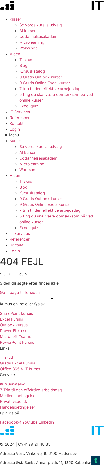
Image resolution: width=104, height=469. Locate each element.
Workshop (28, 48)
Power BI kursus (14, 330)
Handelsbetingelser (17, 407)
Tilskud (25, 59)
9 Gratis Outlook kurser (40, 77)
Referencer (20, 117)
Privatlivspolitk (13, 401)
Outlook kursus (14, 324)
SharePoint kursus (16, 313)
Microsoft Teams (15, 336)
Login (15, 129)
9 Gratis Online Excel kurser (44, 82)
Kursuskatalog (32, 71)
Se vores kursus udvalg (40, 24)
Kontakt (17, 123)
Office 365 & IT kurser (20, 368)
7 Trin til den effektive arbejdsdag (31, 389)
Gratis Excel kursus (17, 363)
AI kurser (27, 30)
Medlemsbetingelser (18, 395)
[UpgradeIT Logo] (52, 6)
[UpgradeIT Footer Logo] (52, 431)
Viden (15, 53)
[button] (52, 135)
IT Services (20, 111)
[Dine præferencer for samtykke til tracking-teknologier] (95, 460)
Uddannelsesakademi (38, 36)
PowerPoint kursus (17, 342)
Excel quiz (28, 106)
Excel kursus (11, 319)
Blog (23, 65)
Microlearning (31, 42)
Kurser (15, 19)
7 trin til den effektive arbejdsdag (50, 88)
